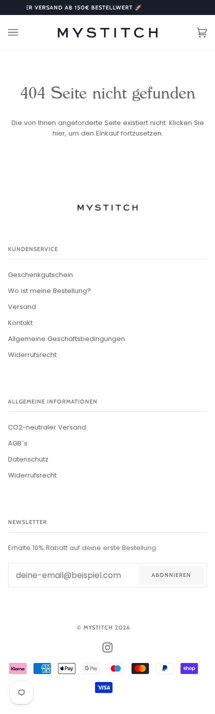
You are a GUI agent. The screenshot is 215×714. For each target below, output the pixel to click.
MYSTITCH (98, 627)
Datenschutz (28, 459)
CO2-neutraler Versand (47, 427)
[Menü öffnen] (23, 32)
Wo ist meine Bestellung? (49, 291)
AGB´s (18, 443)
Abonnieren (171, 575)
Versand (22, 307)
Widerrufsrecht (32, 355)
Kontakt (20, 323)
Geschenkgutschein (40, 275)
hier (58, 133)
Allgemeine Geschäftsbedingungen (66, 339)
